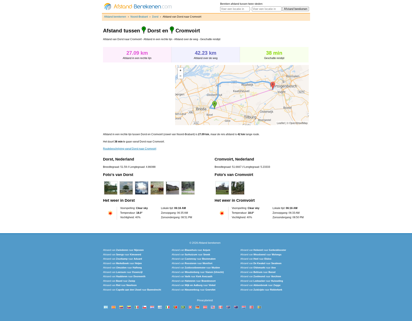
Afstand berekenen (115, 16)
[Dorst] (110, 194)
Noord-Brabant (139, 16)
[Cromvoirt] (222, 194)
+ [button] (180, 70)
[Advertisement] (139, 95)
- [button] (180, 76)
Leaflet (281, 123)
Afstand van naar (123, 250)
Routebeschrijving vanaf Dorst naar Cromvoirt (129, 148)
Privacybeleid (205, 300)
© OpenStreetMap (297, 123)
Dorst (155, 16)
